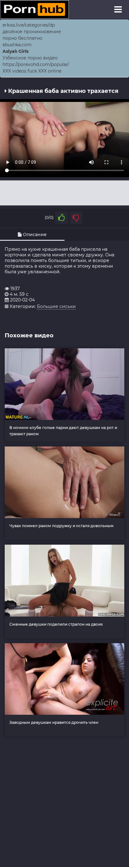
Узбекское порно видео (30, 58)
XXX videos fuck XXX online (32, 71)
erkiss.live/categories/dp (29, 25)
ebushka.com (17, 45)
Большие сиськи (56, 306)
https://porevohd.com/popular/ (36, 64)
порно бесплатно (22, 38)
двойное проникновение (32, 31)
